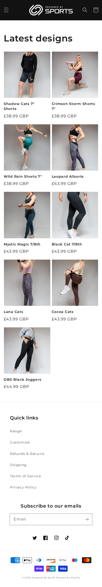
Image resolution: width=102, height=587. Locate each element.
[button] (6, 9)
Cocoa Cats (63, 312)
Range (16, 431)
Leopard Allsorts (68, 176)
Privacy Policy (23, 487)
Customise (20, 442)
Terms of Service (25, 476)
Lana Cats (13, 312)
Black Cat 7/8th (67, 244)
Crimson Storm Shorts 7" (73, 106)
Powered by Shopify (68, 577)
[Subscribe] (86, 519)
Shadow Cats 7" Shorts (19, 106)
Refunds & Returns (27, 453)
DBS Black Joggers (22, 379)
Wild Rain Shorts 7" (23, 176)
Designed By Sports (43, 577)
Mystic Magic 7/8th (22, 244)
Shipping (18, 465)
